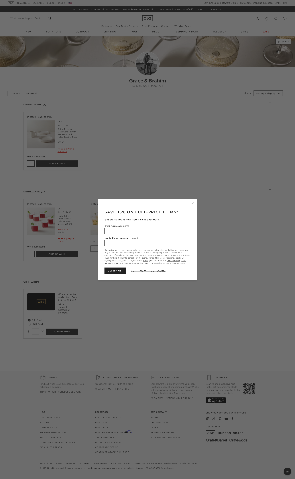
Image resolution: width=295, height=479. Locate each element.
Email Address (116, 226)
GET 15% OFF (115, 270)
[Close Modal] (192, 203)
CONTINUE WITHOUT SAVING (148, 270)
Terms (145, 260)
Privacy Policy (173, 260)
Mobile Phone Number (121, 238)
